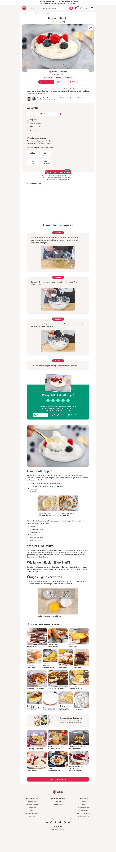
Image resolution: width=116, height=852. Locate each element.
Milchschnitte (32, 647)
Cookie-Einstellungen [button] (84, 816)
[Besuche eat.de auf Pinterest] (64, 822)
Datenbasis (48, 147)
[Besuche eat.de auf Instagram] (51, 822)
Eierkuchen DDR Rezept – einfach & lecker (48, 666)
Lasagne (32, 810)
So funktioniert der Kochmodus (58, 175)
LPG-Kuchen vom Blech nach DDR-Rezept (77, 748)
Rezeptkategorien (32, 801)
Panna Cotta (31, 770)
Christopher (63, 98)
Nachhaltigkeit (84, 810)
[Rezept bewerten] (58, 400)
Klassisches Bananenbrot (31, 667)
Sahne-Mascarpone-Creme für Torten (50, 709)
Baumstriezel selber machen (53, 646)
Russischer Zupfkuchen (56, 689)
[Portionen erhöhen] (59, 114)
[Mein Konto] (86, 8)
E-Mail (59, 801)
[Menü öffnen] (92, 8)
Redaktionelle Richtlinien (84, 813)
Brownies (77, 668)
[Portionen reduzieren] (29, 114)
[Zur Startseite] (28, 8)
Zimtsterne (78, 710)
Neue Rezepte (32, 807)
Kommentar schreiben (58, 779)
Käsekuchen (73, 647)
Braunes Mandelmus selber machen (67, 514)
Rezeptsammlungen (32, 804)
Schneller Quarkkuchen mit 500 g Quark (64, 708)
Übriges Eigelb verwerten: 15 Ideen (50, 616)
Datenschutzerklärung (84, 807)
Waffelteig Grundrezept (35, 749)
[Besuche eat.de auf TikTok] (60, 822)
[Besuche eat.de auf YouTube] (47, 822)
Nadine (84, 98)
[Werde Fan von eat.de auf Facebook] (69, 822)
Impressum (84, 801)
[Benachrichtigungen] (81, 8)
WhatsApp (59, 804)
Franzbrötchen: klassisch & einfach (54, 769)
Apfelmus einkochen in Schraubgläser (55, 748)
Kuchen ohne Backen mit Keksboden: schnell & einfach (76, 768)
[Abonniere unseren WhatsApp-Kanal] (55, 822)
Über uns (84, 804)
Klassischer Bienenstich (35, 689)
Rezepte (27, 14)
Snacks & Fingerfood (37, 14)
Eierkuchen (32, 816)
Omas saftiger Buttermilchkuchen (75, 688)
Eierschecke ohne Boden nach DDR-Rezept (33, 708)
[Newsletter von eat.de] (58, 721)
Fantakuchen (63, 668)
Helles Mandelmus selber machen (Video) (46, 514)
